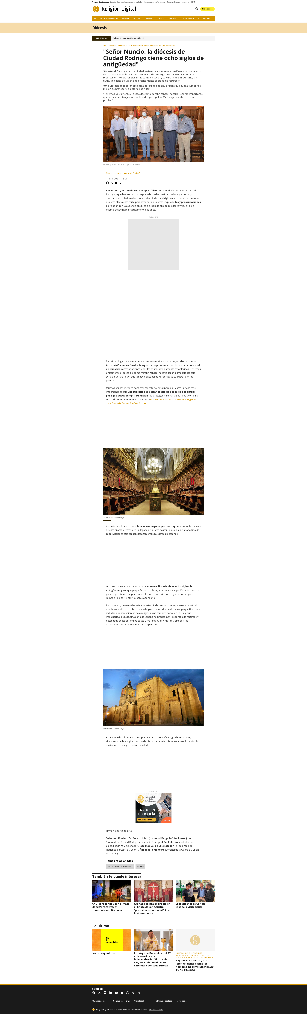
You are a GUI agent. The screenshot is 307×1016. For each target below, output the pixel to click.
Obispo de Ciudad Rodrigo (119, 866)
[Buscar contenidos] (196, 9)
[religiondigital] (100, 1009)
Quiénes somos (99, 1001)
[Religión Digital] (114, 9)
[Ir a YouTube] (117, 992)
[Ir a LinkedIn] (111, 992)
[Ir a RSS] (139, 992)
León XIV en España (109, 18)
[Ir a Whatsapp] (128, 992)
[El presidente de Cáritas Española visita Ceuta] (195, 891)
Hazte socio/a (207, 9)
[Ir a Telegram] (134, 992)
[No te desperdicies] (111, 940)
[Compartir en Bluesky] (116, 182)
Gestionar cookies (156, 1010)
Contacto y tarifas (121, 1001)
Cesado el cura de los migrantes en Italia (126, 2)
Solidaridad (204, 18)
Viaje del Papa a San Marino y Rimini (128, 38)
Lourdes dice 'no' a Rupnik (154, 2)
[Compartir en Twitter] (111, 182)
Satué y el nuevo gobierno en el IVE (181, 2)
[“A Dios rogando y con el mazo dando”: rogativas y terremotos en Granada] (111, 891)
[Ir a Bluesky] (122, 992)
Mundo (161, 18)
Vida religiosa (187, 18)
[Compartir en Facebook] (107, 182)
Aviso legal (139, 1001)
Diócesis (172, 18)
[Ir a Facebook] (94, 992)
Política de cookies (163, 1001)
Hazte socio (181, 1001)
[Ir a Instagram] (105, 992)
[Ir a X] (100, 992)
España (125, 18)
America (150, 18)
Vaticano (137, 18)
